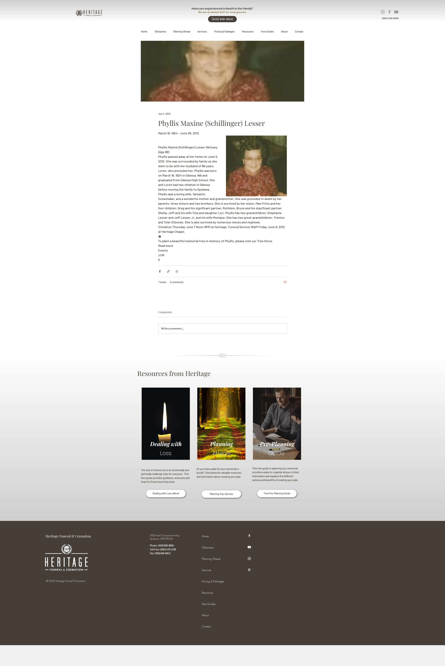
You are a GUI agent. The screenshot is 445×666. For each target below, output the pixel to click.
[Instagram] (382, 11)
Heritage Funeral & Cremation (68, 536)
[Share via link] (168, 271)
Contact (206, 626)
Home (205, 536)
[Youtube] (249, 547)
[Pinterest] (249, 570)
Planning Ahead (211, 559)
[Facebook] (389, 11)
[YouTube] (396, 11)
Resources (207, 592)
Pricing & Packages (213, 581)
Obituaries (208, 547)
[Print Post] (177, 271)
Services (206, 570)
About (205, 615)
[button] (182, 31)
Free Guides (209, 604)
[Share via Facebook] (159, 271)
